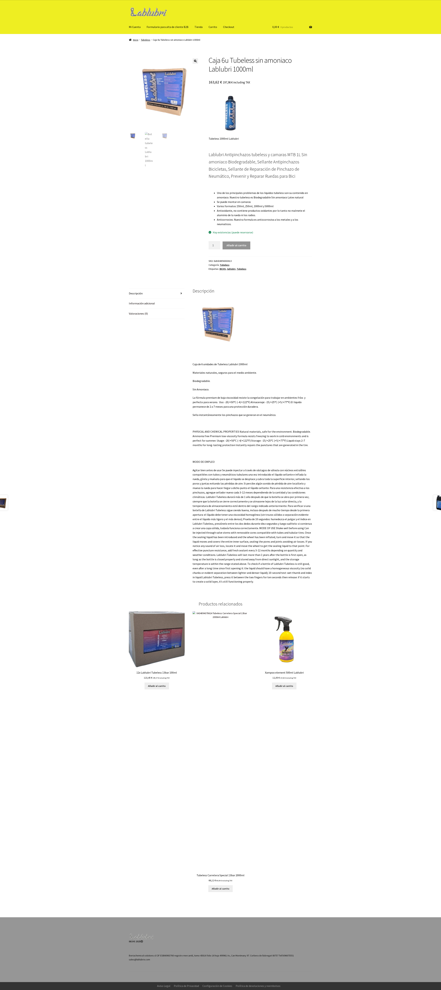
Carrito (213, 27)
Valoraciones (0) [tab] (138, 313)
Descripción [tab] (136, 293)
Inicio (135, 39)
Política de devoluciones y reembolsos (258, 986)
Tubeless (145, 39)
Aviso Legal (163, 986)
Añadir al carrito (236, 245)
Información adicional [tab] (142, 303)
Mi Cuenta (135, 27)
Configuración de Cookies (217, 986)
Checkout (228, 27)
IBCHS (222, 268)
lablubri (231, 268)
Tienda (198, 27)
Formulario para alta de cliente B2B (167, 27)
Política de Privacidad (186, 986)
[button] (195, 61)
